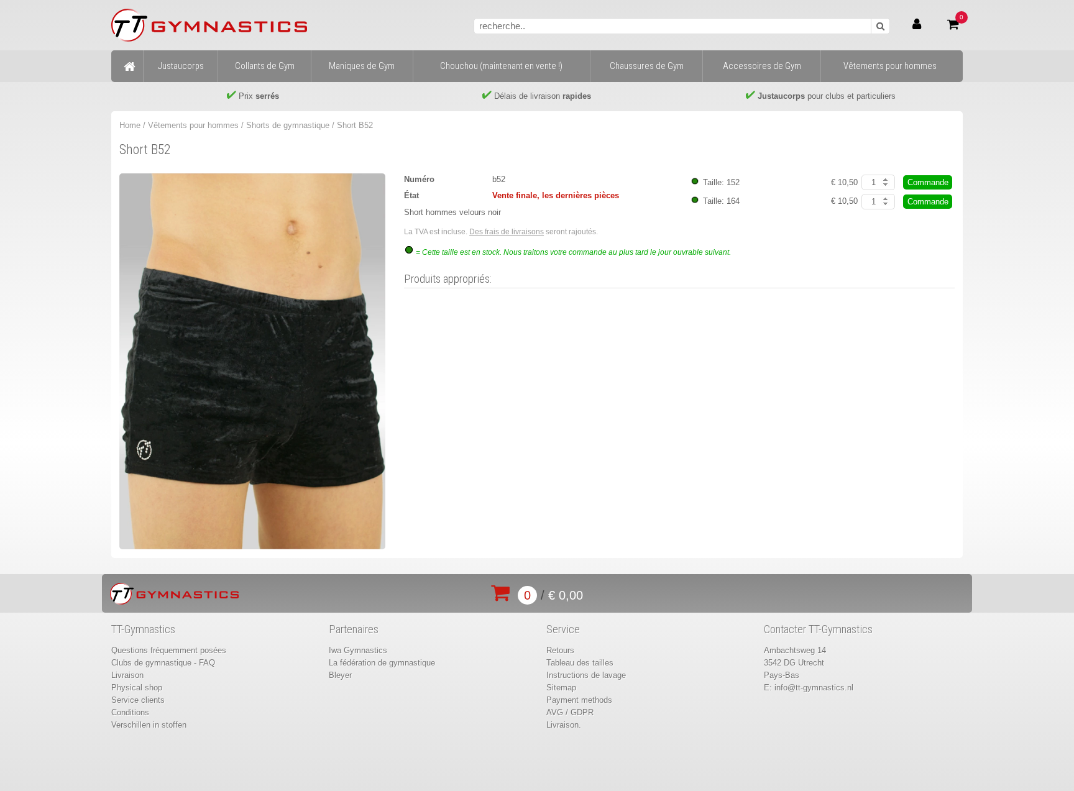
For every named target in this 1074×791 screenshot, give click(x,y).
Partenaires (354, 629)
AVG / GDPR (570, 712)
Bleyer (340, 675)
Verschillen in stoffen (148, 724)
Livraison (127, 675)
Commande (927, 182)
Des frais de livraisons (506, 231)
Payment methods (579, 700)
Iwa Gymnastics (358, 650)
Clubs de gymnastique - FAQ (163, 662)
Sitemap (561, 687)
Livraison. (563, 724)
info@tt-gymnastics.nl (813, 687)
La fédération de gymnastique (382, 662)
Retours (560, 650)
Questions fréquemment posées (168, 650)
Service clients (138, 700)
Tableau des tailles (579, 662)
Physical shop (136, 687)
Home (129, 125)
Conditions (130, 712)
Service (563, 629)
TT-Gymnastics (143, 629)
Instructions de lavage (586, 675)
